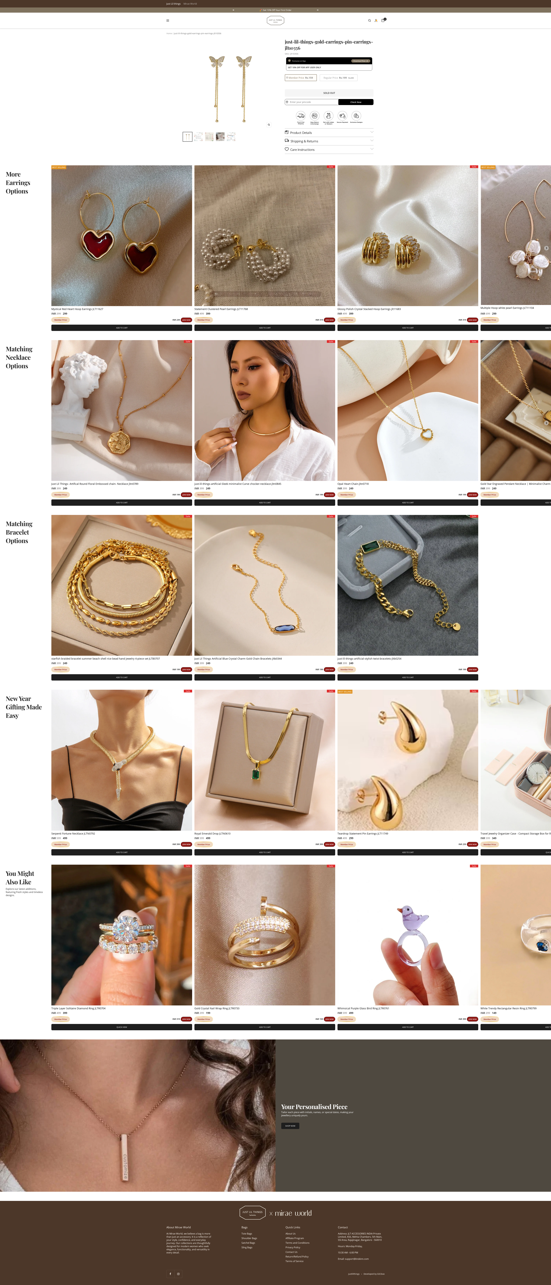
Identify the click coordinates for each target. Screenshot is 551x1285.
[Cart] (383, 20)
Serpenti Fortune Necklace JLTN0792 (73, 833)
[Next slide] (546, 248)
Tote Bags (246, 1233)
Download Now (359, 61)
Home (169, 33)
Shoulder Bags (249, 1238)
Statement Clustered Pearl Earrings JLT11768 (221, 309)
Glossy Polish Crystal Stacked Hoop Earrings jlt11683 (369, 309)
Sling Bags (246, 1247)
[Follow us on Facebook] (170, 1274)
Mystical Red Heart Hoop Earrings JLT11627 (77, 309)
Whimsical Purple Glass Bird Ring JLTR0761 (363, 1008)
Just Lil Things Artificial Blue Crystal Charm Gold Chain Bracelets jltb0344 (238, 658)
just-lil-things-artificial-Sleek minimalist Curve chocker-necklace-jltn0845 (237, 483)
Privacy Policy (293, 1247)
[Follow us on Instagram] (178, 1274)
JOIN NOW (186, 320)
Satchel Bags (248, 1242)
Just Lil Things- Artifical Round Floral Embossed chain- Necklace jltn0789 (94, 483)
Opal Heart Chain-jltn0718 (353, 483)
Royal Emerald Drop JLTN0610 (212, 833)
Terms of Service (294, 1261)
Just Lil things (173, 3)
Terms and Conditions (298, 1242)
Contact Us (291, 1252)
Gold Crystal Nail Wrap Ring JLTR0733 (216, 1008)
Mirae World (190, 3)
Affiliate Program (295, 1238)
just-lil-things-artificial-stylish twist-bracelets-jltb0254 (369, 658)
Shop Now (290, 1126)
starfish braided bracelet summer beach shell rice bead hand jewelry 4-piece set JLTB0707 (105, 658)
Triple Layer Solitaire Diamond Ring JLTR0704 (78, 1008)
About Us (291, 1233)
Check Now (355, 102)
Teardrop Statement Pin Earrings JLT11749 (362, 833)
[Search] (369, 20)
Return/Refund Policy (297, 1256)
